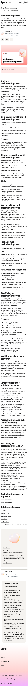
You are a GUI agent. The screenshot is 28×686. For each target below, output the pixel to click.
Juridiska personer (6, 516)
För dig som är (9, 661)
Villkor (20, 675)
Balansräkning (5, 513)
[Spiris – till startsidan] (14, 649)
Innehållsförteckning (11, 70)
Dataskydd (4, 675)
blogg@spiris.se (7, 563)
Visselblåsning (11, 679)
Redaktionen (8, 31)
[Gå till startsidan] (6, 2)
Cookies (3, 679)
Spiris (9, 665)
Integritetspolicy (12, 675)
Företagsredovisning (11, 8)
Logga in (20, 2)
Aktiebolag (4, 510)
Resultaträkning (5, 522)
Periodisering (4, 519)
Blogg (2, 8)
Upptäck (9, 658)
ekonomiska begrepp (20, 524)
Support (9, 669)
